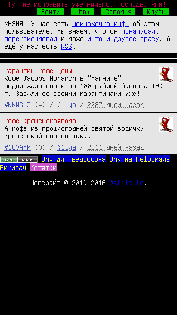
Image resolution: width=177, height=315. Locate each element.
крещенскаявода (49, 120)
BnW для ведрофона (74, 158)
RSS (66, 46)
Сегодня (118, 11)
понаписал (138, 30)
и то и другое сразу (123, 38)
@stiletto (126, 182)
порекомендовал (30, 38)
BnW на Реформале (140, 158)
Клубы (156, 11)
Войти (50, 11)
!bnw (82, 11)
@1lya (66, 104)
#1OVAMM (17, 147)
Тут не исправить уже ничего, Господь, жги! (87, 4)
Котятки (43, 167)
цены (64, 70)
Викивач (13, 167)
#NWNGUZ (17, 104)
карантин (19, 70)
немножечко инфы (100, 23)
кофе (45, 70)
